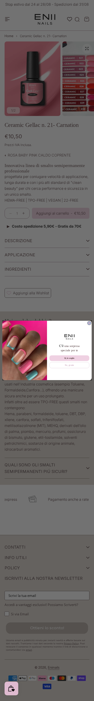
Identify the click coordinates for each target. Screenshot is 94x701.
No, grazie (69, 365)
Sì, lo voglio (69, 358)
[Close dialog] (89, 323)
